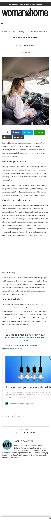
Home (4, 32)
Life (13, 32)
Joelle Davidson (29, 45)
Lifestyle (22, 32)
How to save (8, 416)
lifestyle (20, 416)
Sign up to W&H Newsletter (31, 5)
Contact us (13, 5)
